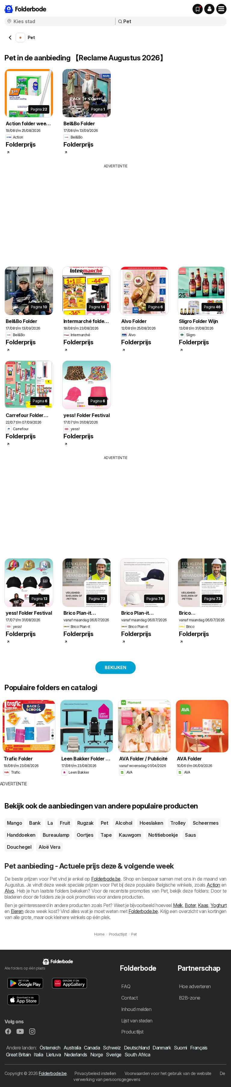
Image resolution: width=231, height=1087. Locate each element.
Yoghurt (218, 905)
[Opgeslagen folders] (197, 9)
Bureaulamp (56, 835)
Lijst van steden (136, 1021)
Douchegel (19, 847)
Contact (129, 998)
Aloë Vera (49, 847)
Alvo (9, 891)
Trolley (177, 823)
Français (199, 1048)
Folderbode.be (105, 879)
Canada (92, 1048)
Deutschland (136, 1048)
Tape (106, 835)
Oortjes (85, 835)
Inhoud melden (136, 1009)
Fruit (65, 823)
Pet (104, 823)
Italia (38, 1055)
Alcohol (123, 823)
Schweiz (112, 1048)
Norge (96, 1055)
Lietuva (53, 1055)
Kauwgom (130, 835)
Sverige (113, 1055)
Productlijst (132, 1032)
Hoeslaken (151, 823)
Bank (34, 823)
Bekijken (115, 667)
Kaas (203, 905)
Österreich (50, 1048)
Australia (72, 1048)
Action (213, 885)
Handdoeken (21, 835)
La (50, 823)
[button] (209, 9)
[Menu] (221, 9)
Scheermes (205, 823)
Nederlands (75, 1055)
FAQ (125, 986)
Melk (178, 905)
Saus (190, 835)
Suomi (180, 1048)
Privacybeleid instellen (95, 1073)
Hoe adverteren (195, 986)
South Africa (137, 1055)
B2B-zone (189, 998)
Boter (190, 905)
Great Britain (18, 1055)
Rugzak (85, 823)
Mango (14, 823)
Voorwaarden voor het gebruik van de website (168, 1073)
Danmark (161, 1048)
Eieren (17, 911)
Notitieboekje (163, 835)
